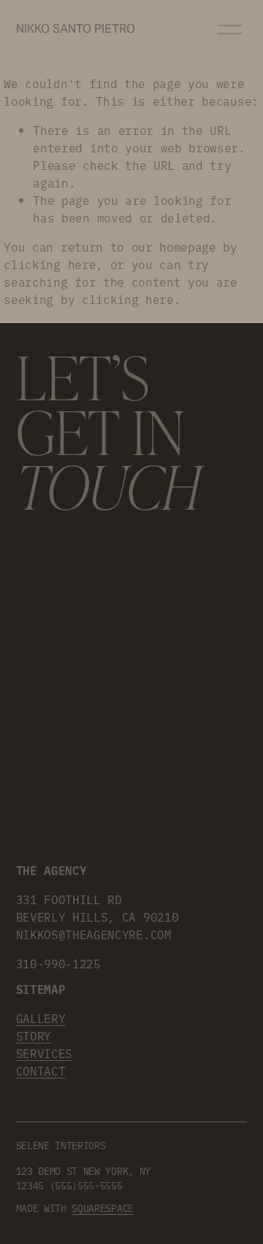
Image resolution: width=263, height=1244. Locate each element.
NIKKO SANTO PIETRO (75, 28)
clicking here (50, 264)
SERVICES (44, 1053)
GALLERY (41, 1018)
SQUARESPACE (102, 1207)
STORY (33, 1035)
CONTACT (41, 1070)
